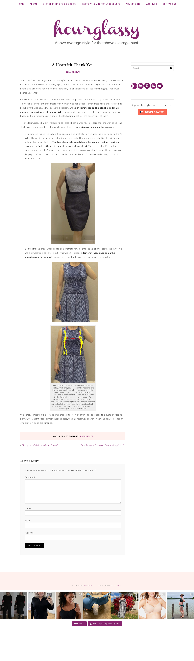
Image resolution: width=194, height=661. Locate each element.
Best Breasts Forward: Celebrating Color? (102, 445)
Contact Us (169, 4)
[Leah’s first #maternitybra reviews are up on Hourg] (152, 605)
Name (29, 508)
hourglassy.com (92, 585)
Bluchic (117, 585)
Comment (30, 477)
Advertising (133, 4)
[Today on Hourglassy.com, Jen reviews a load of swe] (13, 605)
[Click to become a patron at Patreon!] (152, 115)
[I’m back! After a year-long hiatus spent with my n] (97, 605)
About (33, 4)
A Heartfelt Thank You (73, 65)
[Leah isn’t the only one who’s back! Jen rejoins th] (41, 605)
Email (28, 520)
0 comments (86, 436)
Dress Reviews (73, 72)
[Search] (171, 68)
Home (21, 4)
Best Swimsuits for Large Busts (101, 4)
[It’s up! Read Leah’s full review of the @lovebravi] (180, 605)
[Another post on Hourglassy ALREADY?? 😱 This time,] (69, 605)
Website (29, 532)
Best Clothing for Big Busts (60, 4)
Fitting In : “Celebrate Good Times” (40, 445)
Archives (151, 4)
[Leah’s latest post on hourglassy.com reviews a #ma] (124, 605)
